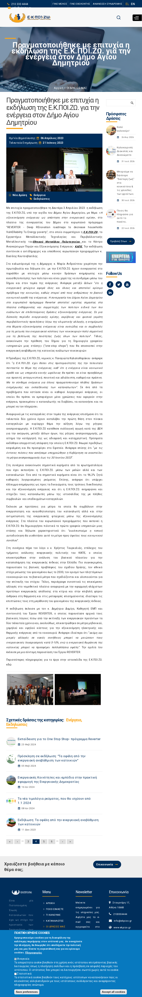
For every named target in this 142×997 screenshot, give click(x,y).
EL (127, 4)
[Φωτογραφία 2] (78, 689)
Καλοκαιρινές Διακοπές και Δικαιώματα (125, 151)
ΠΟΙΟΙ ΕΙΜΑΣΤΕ (55, 909)
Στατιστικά (24, 973)
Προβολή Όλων (118, 241)
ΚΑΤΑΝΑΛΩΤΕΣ (55, 920)
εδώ (9, 664)
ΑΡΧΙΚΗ (50, 903)
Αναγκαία (23, 958)
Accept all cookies (113, 991)
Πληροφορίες (33, 952)
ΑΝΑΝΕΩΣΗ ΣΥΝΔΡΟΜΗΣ (107, 3)
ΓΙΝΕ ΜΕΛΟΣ (60, 3)
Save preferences (27, 991)
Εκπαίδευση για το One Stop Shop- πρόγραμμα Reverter (59, 739)
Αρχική (58, 88)
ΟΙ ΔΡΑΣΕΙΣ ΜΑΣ (77, 88)
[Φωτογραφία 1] (30, 689)
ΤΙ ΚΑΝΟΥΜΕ (53, 914)
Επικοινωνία (104, 864)
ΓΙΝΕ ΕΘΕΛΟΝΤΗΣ (80, 3)
